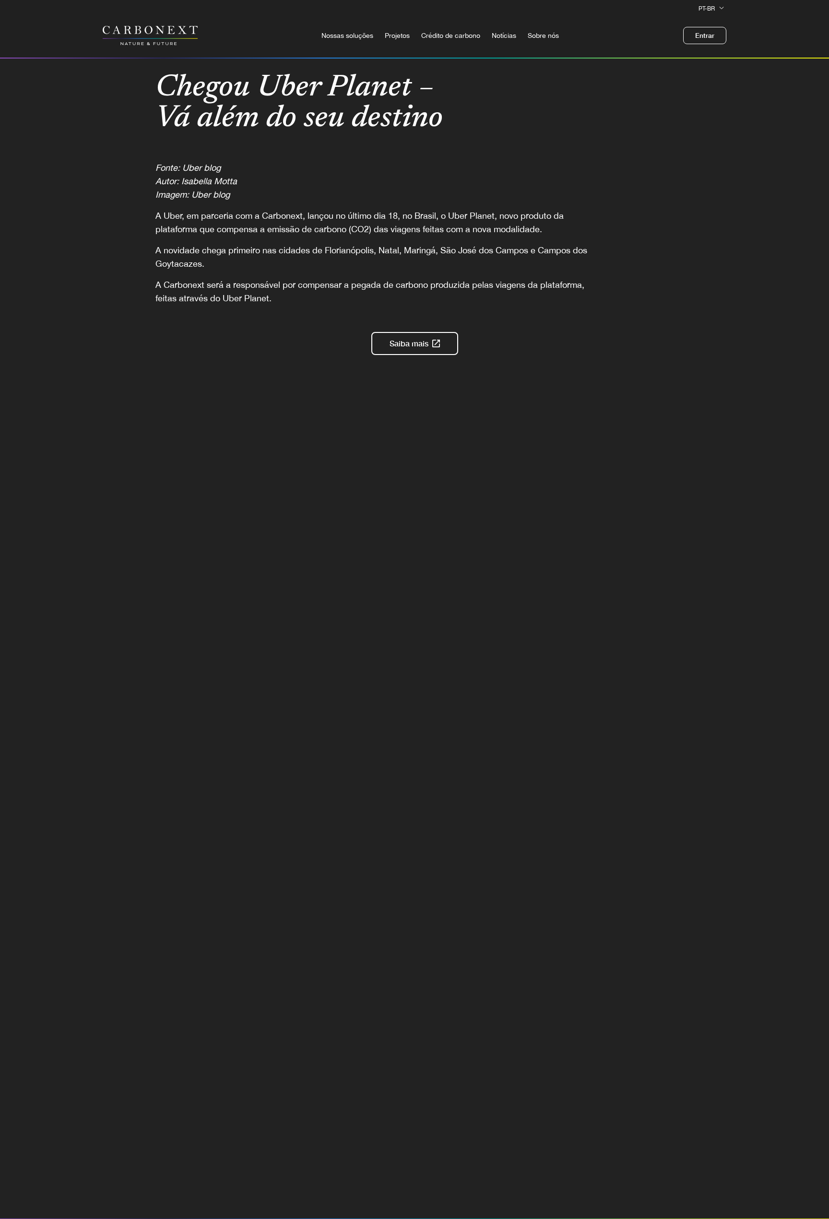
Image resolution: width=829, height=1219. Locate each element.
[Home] (150, 35)
